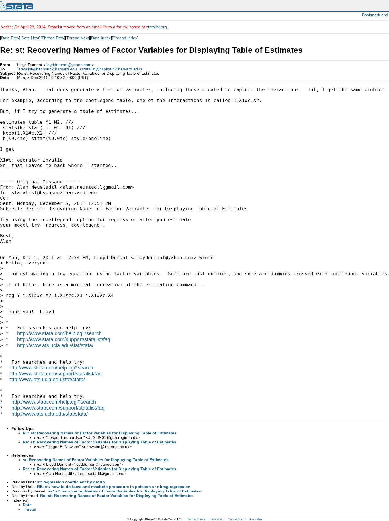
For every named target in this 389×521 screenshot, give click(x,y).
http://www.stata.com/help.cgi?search (59, 333)
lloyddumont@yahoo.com (68, 65)
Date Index (101, 38)
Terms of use (196, 519)
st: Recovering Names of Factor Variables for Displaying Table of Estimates (96, 459)
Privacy (216, 519)
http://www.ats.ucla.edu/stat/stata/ (55, 345)
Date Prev (10, 38)
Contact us (235, 519)
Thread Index (125, 38)
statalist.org (156, 27)
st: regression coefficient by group (71, 482)
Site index (255, 519)
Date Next (30, 38)
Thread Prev (53, 38)
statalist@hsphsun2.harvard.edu (48, 69)
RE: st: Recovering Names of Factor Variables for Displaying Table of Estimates (100, 433)
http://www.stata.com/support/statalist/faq (63, 339)
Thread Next (77, 38)
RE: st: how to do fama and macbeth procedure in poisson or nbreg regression (114, 486)
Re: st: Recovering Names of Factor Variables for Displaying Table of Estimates (99, 442)
